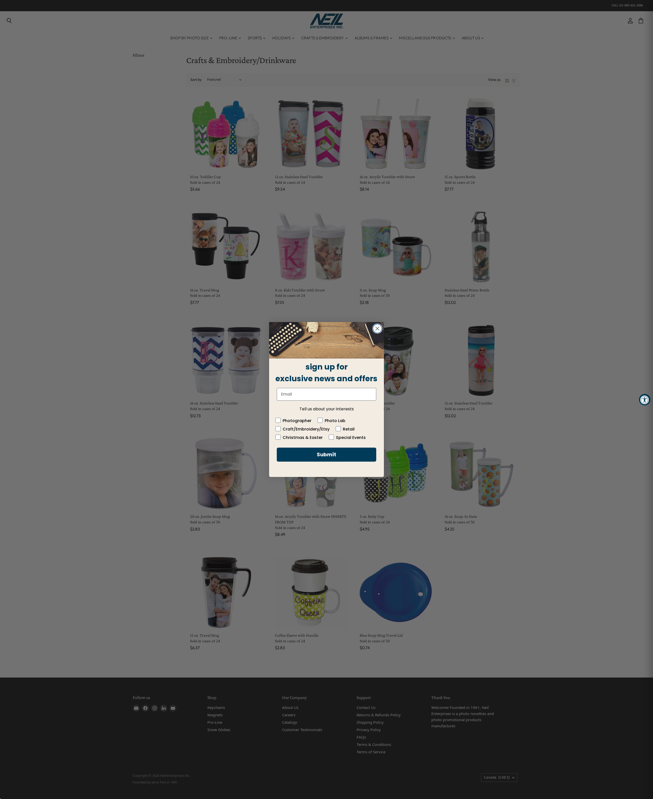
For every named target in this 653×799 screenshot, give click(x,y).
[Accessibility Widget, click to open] (644, 399)
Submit (326, 454)
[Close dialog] (377, 328)
